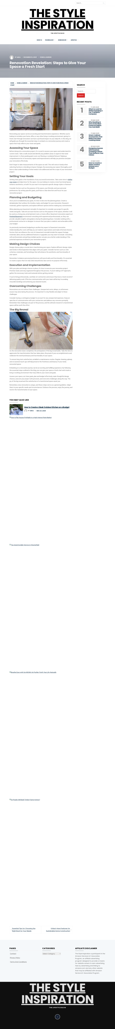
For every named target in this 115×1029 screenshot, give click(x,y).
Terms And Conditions (18, 962)
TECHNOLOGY (49, 40)
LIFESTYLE (74, 40)
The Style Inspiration (57, 19)
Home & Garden (45, 57)
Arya (19, 57)
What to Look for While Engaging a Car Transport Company (96, 111)
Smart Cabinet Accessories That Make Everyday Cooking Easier (95, 137)
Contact (13, 954)
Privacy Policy (15, 958)
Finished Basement (16, 216)
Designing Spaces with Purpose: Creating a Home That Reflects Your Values (96, 151)
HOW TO (39, 40)
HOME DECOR (62, 40)
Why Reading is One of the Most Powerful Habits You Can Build (95, 124)
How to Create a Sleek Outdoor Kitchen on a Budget (46, 407)
